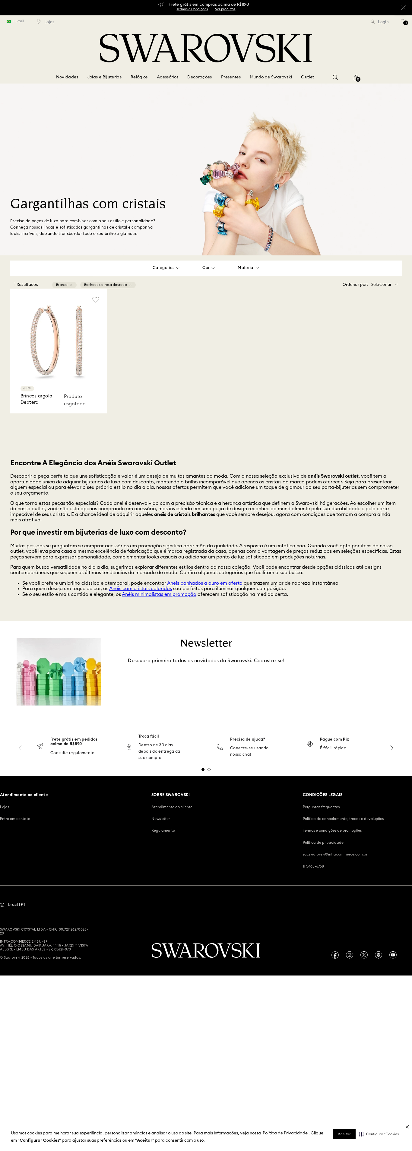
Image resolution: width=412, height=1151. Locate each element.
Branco (62, 284)
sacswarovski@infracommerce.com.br (335, 854)
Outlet (307, 77)
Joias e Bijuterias (104, 77)
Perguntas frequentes (321, 807)
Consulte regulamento (72, 753)
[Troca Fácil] (129, 747)
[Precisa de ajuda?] (220, 747)
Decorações (199, 77)
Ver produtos (225, 9)
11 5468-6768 (313, 866)
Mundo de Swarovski (271, 77)
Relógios (139, 77)
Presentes (231, 77)
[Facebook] (335, 955)
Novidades (67, 77)
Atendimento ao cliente (171, 807)
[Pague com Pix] (310, 744)
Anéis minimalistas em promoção (159, 594)
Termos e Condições (192, 9)
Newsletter (160, 819)
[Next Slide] (391, 747)
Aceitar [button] (344, 1134)
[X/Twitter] (364, 955)
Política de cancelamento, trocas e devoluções (343, 819)
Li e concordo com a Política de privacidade (169, 699)
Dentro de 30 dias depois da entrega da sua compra (159, 751)
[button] (379, 1134)
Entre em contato (15, 819)
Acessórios (168, 77)
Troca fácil (148, 736)
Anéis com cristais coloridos (140, 588)
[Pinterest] (378, 955)
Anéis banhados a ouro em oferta (204, 583)
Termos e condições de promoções (332, 830)
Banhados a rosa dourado (105, 284)
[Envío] (40, 747)
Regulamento (163, 830)
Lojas (4, 807)
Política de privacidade (323, 842)
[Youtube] (393, 955)
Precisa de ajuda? (247, 740)
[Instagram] (349, 955)
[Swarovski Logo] (206, 951)
